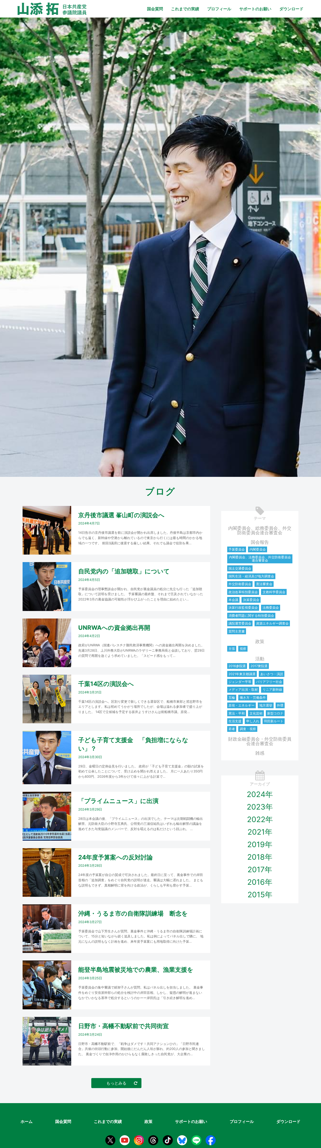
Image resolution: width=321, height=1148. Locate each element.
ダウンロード (291, 8)
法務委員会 (271, 607)
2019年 (259, 844)
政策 (259, 641)
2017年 (260, 869)
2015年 (260, 894)
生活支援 (235, 721)
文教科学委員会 (274, 592)
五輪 (231, 697)
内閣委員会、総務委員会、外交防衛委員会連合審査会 (259, 530)
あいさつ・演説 (271, 674)
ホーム (27, 1121)
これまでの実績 (185, 8)
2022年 (260, 819)
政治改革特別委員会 (243, 592)
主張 (231, 649)
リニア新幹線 (272, 689)
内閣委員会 (258, 549)
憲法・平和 (236, 713)
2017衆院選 (259, 666)
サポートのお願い (255, 8)
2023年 (260, 806)
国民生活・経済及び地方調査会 (251, 576)
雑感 (259, 753)
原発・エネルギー (241, 705)
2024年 (260, 794)
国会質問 (155, 8)
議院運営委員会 (239, 623)
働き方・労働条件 (253, 697)
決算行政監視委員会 (243, 607)
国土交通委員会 (239, 568)
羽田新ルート (273, 721)
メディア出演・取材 (243, 689)
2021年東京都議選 (242, 674)
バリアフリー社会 (269, 682)
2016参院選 (237, 666)
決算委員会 (251, 600)
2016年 (259, 882)
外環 (280, 705)
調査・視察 (248, 729)
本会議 (233, 600)
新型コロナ (275, 713)
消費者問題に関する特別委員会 (251, 615)
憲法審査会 (264, 584)
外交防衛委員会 (239, 584)
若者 (231, 729)
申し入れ (252, 721)
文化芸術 (256, 713)
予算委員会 (236, 549)
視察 (243, 649)
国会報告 (260, 542)
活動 (259, 658)
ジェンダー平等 (239, 682)
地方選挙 (265, 705)
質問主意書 (236, 631)
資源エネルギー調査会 (272, 623)
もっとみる (116, 1083)
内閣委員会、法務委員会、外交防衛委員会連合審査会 (260, 558)
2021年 (260, 831)
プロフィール (219, 8)
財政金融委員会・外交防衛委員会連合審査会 (259, 741)
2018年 (259, 856)
